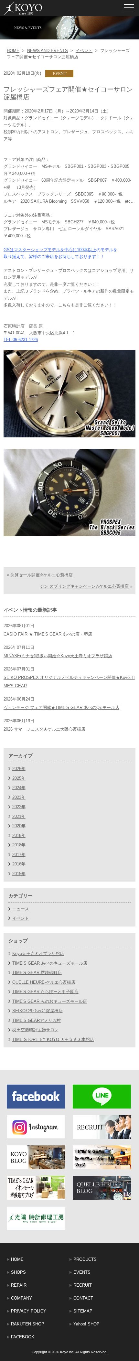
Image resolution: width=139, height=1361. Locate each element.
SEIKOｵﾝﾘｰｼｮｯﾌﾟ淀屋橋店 (37, 1010)
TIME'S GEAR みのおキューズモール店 (49, 1001)
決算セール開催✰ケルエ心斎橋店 (41, 575)
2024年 (19, 787)
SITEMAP (82, 1311)
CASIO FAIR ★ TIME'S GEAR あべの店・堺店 (48, 634)
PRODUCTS (85, 1259)
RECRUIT (82, 1285)
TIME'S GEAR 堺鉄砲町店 (37, 972)
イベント (84, 50)
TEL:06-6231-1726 (21, 339)
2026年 (19, 768)
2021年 (19, 816)
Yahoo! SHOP (86, 1324)
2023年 (19, 797)
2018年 (19, 844)
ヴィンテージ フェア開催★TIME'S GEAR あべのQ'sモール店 (61, 707)
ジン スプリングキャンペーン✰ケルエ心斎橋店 (84, 586)
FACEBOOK (22, 1336)
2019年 (19, 835)
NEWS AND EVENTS (47, 50)
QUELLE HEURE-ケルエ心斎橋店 (43, 982)
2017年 (19, 854)
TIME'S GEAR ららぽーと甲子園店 (45, 991)
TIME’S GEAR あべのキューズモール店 (49, 963)
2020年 (19, 825)
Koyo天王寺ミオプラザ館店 (38, 953)
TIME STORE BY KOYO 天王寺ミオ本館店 (53, 1039)
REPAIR (19, 1285)
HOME (13, 50)
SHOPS (18, 1272)
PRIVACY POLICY (28, 1311)
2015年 (19, 873)
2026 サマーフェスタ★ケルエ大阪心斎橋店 (44, 729)
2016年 (19, 864)
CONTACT (83, 1298)
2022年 (19, 806)
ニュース (20, 908)
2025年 (19, 778)
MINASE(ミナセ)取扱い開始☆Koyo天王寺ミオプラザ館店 (58, 655)
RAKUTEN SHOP (27, 1324)
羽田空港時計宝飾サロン (35, 1029)
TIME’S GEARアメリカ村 (36, 1020)
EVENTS (82, 1272)
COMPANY (21, 1298)
